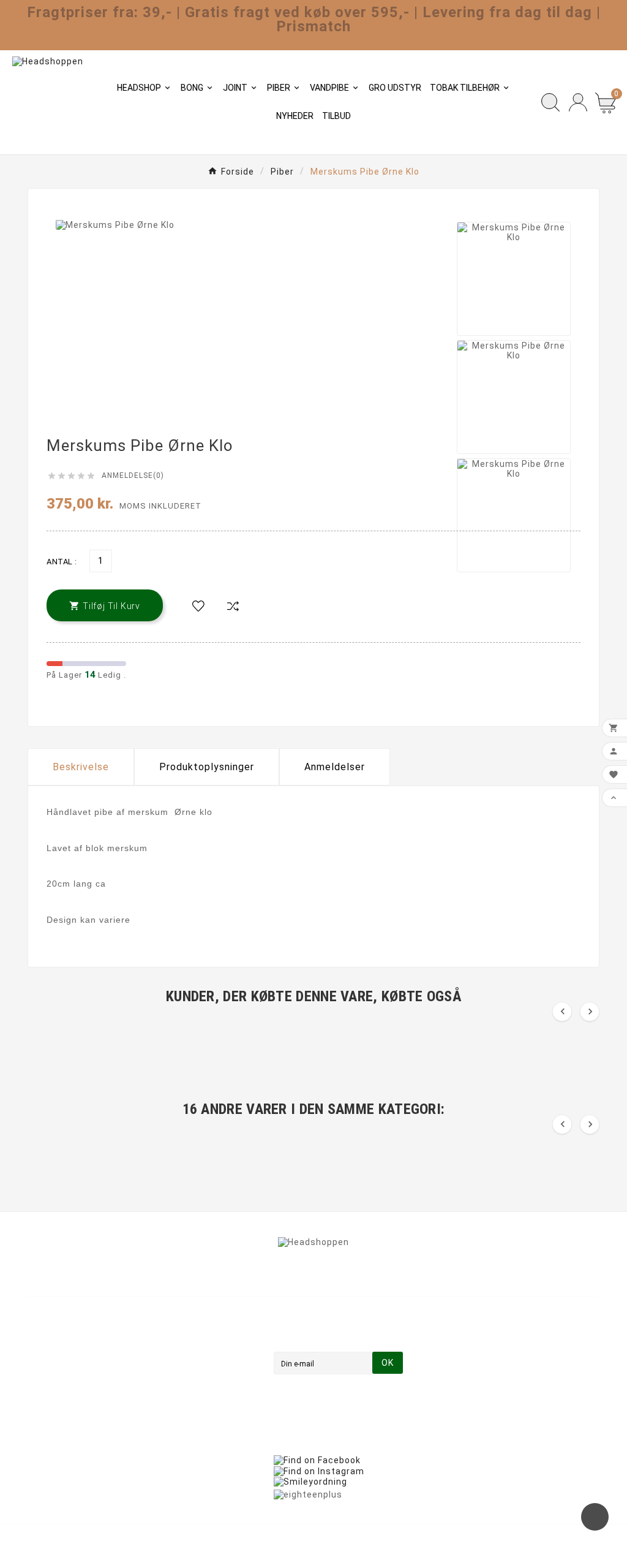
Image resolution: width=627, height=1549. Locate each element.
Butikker (193, 1438)
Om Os (190, 1369)
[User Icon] (578, 102)
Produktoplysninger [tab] (206, 767)
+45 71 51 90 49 (78, 1421)
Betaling (193, 1387)
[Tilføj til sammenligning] (232, 606)
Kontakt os (199, 1404)
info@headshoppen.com (97, 1403)
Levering (194, 1335)
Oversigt (194, 1421)
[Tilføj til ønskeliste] (198, 606)
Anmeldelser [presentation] (334, 767)
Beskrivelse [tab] (81, 767)
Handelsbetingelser (219, 1352)
